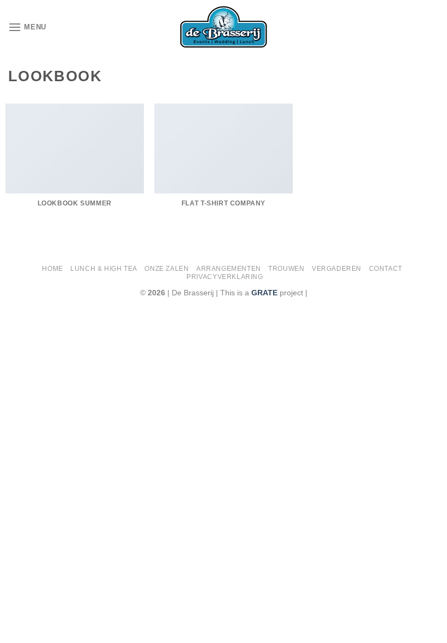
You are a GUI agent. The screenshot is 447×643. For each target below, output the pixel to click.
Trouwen (286, 268)
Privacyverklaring (224, 277)
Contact (385, 268)
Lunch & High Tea (103, 268)
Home (52, 268)
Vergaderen (336, 268)
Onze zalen (166, 268)
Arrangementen (228, 268)
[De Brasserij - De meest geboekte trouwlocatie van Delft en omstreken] (224, 27)
